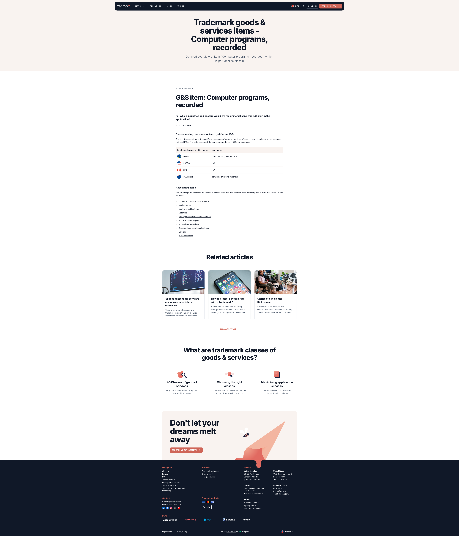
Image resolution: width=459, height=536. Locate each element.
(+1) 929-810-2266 (281, 480)
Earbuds (182, 232)
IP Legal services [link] (208, 477)
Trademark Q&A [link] (168, 480)
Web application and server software (195, 216)
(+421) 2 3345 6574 (281, 494)
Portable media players (189, 220)
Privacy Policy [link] (181, 532)
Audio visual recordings (189, 224)
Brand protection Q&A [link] (171, 483)
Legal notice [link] (167, 532)
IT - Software (185, 125)
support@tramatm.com (171, 502)
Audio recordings (186, 235)
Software (183, 213)
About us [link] (165, 471)
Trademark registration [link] (211, 471)
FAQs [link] (164, 477)
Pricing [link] (165, 474)
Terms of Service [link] (169, 485)
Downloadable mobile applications (194, 228)
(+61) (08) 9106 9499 (252, 508)
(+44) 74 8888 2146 (252, 480)
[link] (183, 295)
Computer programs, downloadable (194, 201)
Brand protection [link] (209, 474)
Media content (185, 205)
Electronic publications (189, 209)
